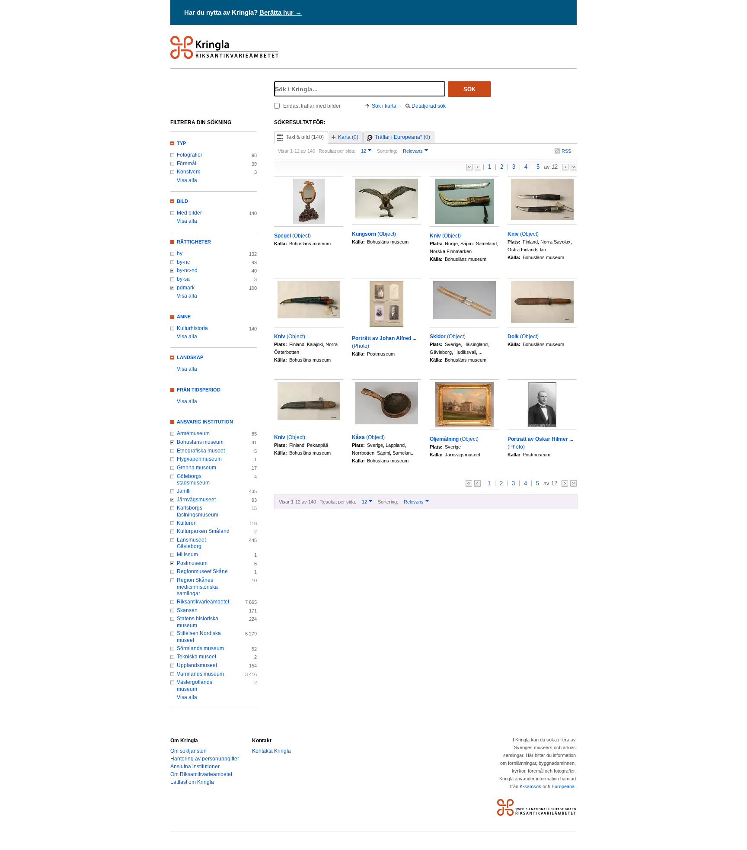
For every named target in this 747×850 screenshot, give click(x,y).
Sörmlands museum (200, 648)
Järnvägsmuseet (196, 500)
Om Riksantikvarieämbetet (201, 774)
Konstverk (188, 172)
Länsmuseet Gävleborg (191, 543)
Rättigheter (194, 241)
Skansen (187, 610)
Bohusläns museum (200, 442)
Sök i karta (384, 106)
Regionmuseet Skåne (202, 571)
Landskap (190, 357)
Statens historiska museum (197, 622)
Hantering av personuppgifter (204, 759)
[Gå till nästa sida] (565, 167)
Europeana (563, 786)
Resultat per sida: (337, 151)
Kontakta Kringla (271, 751)
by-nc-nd (187, 270)
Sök (469, 89)
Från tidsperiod (198, 389)
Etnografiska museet (201, 451)
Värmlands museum (200, 674)
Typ (181, 143)
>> (574, 167)
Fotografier (189, 155)
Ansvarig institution (205, 421)
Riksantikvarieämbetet (203, 602)
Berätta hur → (280, 12)
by (179, 253)
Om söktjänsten (188, 751)
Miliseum (187, 555)
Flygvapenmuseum (199, 459)
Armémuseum (193, 433)
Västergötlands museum (194, 685)
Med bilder (189, 213)
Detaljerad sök (429, 106)
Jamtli (184, 491)
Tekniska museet (196, 657)
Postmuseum (192, 563)
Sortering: (387, 151)
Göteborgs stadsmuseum (193, 479)
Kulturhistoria (192, 328)
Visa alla (187, 180)
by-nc (183, 262)
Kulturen (187, 523)
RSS (566, 151)
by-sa (183, 279)
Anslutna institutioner (195, 766)
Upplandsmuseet (197, 665)
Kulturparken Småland (203, 531)
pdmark (186, 288)
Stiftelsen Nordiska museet (199, 636)
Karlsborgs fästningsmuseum (197, 511)
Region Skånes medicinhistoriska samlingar (197, 587)
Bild (182, 201)
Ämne (184, 316)
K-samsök (530, 786)
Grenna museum (196, 468)
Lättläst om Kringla (192, 782)
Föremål (186, 163)
